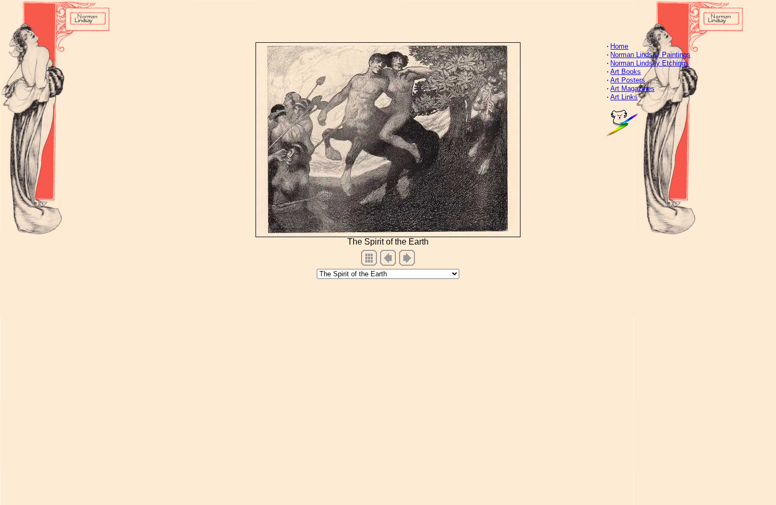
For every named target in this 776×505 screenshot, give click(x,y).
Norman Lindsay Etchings (649, 63)
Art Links (624, 97)
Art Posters (627, 80)
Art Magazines (632, 88)
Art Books (625, 72)
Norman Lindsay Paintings (650, 55)
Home (619, 46)
